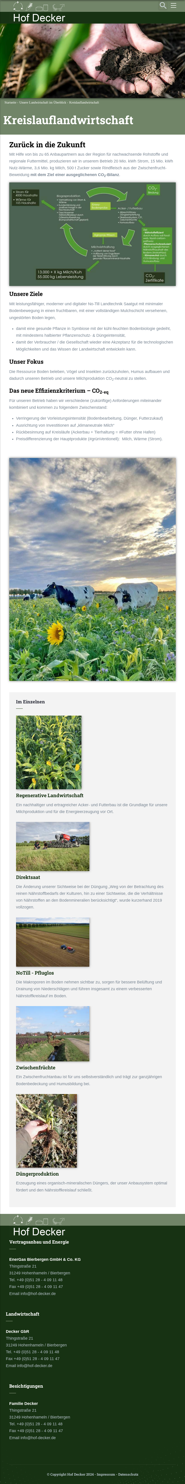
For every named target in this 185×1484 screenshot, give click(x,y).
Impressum (106, 1474)
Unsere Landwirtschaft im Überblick (42, 102)
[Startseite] (39, 12)
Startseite (10, 102)
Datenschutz (128, 1474)
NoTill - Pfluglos (35, 972)
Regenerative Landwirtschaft (49, 795)
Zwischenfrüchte (35, 1067)
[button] (92, 186)
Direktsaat (28, 877)
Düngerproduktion (37, 1173)
